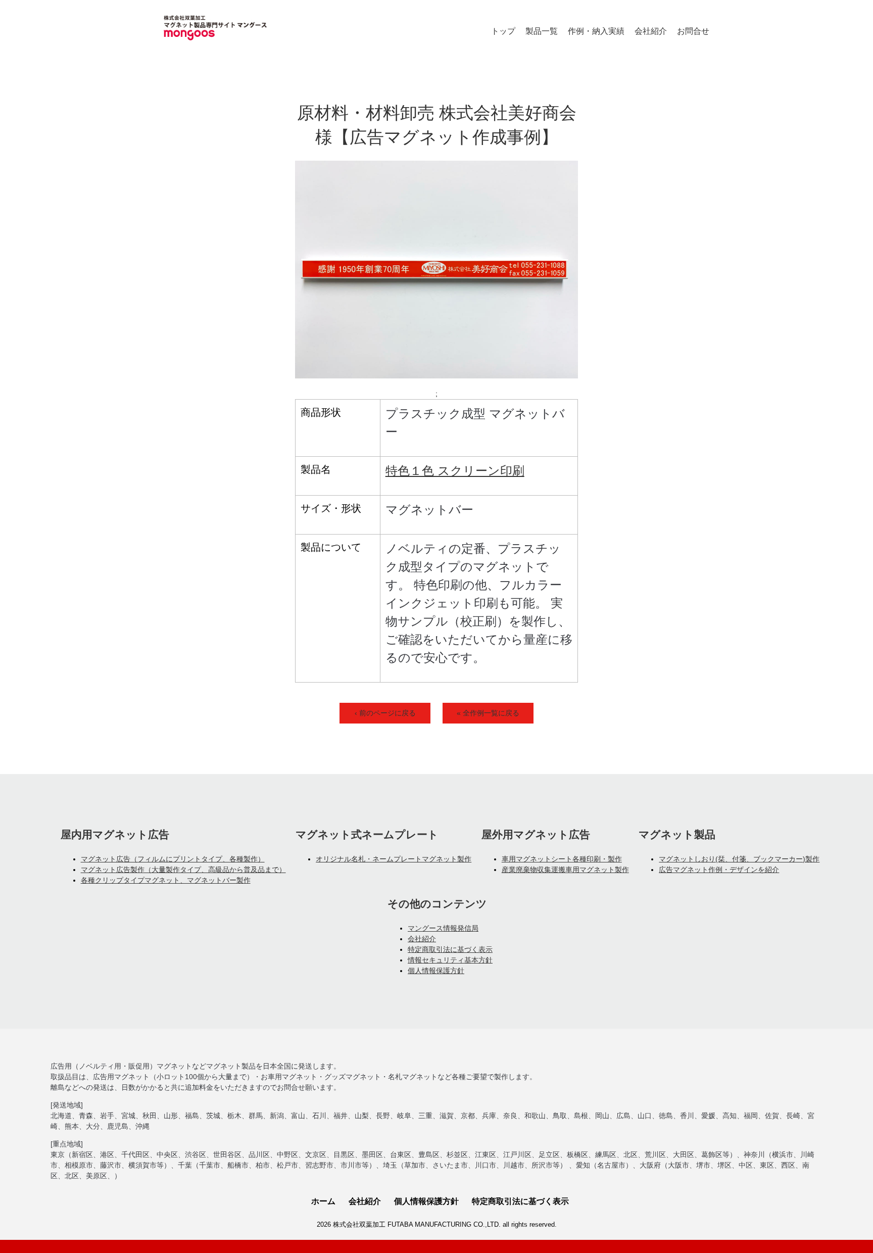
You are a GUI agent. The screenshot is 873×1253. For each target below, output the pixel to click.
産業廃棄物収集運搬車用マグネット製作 (565, 869)
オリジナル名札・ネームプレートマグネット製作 (393, 859)
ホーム (323, 1201)
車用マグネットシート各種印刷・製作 (562, 859)
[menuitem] (503, 31)
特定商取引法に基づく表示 (450, 949)
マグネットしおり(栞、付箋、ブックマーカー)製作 (739, 859)
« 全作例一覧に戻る (488, 713)
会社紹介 (422, 939)
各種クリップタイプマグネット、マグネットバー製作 (166, 880)
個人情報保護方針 (436, 971)
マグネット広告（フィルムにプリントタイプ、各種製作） (173, 859)
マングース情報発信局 (443, 928)
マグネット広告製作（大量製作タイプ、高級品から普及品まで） (183, 869)
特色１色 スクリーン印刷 (454, 470)
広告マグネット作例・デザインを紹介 (719, 869)
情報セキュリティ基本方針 (450, 960)
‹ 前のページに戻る (385, 713)
